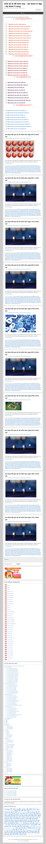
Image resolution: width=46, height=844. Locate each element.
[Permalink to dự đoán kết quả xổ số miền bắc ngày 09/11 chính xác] (21, 202)
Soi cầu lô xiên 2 (14, 171)
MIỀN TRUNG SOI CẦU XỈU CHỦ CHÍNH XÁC (16, 110)
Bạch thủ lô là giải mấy (17, 420)
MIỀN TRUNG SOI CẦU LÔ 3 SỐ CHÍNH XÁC (16, 128)
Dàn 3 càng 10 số (34, 421)
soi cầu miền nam (26, 829)
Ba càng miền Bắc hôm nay (26, 165)
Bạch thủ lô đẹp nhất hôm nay (32, 419)
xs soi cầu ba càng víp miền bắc (12, 668)
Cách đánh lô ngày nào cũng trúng (22, 812)
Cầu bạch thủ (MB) (11, 617)
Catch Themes (26, 840)
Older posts (6, 559)
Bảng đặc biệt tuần (13, 421)
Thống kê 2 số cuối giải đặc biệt (16, 425)
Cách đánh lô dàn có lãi (28, 421)
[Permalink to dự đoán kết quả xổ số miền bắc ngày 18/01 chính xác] (21, 498)
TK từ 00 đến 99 (10, 643)
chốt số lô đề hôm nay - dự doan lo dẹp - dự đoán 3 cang (22, 138)
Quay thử (6, 767)
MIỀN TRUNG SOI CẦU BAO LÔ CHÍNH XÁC (16, 117)
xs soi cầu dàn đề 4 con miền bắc (12, 675)
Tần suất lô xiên (25, 171)
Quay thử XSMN (10, 653)
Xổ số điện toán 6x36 (11, 611)
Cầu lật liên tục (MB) (11, 619)
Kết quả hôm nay (10, 591)
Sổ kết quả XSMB (10, 593)
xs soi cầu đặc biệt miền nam (11, 709)
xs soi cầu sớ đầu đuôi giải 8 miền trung (13, 700)
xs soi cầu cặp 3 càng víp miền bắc (12, 674)
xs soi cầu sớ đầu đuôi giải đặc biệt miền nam (14, 714)
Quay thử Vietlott (10, 657)
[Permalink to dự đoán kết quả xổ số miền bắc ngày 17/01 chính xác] (21, 541)
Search (18, 564)
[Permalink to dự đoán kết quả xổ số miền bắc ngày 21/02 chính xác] (20, 333)
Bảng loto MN (9, 764)
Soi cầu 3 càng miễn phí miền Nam (29, 170)
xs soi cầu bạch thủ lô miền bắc (12, 671)
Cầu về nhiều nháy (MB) (11, 623)
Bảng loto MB (9, 765)
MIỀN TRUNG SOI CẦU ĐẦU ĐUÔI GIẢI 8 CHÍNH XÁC (18, 124)
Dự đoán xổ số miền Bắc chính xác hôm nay (21, 168)
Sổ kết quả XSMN (10, 595)
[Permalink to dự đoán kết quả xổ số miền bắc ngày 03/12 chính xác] (21, 376)
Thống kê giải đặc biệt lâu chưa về (34, 425)
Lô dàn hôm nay (18, 424)
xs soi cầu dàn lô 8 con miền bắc (12, 684)
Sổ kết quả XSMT (10, 597)
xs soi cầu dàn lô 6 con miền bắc (12, 682)
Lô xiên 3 (34, 169)
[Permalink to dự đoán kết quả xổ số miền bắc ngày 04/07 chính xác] (13, 411)
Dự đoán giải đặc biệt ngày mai (14, 167)
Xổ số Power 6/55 (10, 603)
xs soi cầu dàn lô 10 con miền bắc (12, 680)
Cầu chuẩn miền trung (8, 694)
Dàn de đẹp (35, 422)
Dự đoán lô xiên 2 (37, 167)
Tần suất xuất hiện (11, 641)
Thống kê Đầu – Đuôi (11, 637)
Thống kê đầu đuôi (11, 625)
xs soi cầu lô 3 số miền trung (11, 699)
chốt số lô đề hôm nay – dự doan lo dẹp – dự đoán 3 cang (23, 5)
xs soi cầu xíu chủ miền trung (11, 702)
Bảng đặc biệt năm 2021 (35, 165)
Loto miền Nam (10, 647)
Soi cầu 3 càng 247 (11, 170)
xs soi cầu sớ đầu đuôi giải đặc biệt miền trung (14, 705)
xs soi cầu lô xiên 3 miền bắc (11, 688)
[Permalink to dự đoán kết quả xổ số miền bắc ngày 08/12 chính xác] (21, 289)
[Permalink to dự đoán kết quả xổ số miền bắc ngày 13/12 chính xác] (21, 246)
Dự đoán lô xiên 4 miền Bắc (9, 168)
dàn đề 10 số (15, 423)
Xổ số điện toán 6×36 (10, 742)
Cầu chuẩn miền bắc (8, 667)
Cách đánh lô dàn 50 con (20, 421)
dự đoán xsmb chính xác (30, 820)
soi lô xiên (36, 829)
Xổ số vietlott (10, 599)
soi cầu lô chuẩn (10, 829)
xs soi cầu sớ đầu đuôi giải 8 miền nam (13, 711)
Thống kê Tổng (10, 639)
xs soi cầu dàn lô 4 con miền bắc (12, 681)
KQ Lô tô (6, 762)
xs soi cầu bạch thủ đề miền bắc (12, 669)
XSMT (9, 589)
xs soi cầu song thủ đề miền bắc (12, 690)
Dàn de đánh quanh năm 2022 (28, 422)
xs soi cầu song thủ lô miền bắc (12, 693)
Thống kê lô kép (10, 631)
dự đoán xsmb (30, 168)
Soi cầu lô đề (7, 719)
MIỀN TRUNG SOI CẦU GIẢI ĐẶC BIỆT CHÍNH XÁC (18, 112)
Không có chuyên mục (29, 169)
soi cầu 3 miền (32, 826)
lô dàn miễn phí (27, 424)
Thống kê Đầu (10, 633)
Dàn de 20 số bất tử (16, 422)
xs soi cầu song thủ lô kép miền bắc (12, 692)
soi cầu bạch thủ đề (13, 828)
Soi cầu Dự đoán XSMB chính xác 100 (28, 828)
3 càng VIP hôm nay (19, 165)
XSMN (9, 587)
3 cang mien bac (25, 418)
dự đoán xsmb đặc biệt (17, 169)
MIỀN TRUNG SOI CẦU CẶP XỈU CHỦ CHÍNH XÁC (18, 119)
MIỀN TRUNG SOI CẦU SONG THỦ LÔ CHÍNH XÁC (18, 122)
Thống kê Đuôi (10, 635)
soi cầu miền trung (31, 829)
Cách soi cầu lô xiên (8, 166)
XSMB (9, 585)
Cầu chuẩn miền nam (8, 706)
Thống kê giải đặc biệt (25, 425)
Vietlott (6, 730)
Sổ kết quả (7, 725)
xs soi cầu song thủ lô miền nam (12, 715)
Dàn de (11, 422)
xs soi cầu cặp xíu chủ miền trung (12, 696)
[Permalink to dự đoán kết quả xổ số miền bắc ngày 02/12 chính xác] (21, 454)
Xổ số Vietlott (9, 737)
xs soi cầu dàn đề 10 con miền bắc (12, 679)
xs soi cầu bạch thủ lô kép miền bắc (12, 670)
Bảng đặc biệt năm (34, 420)
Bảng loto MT (9, 763)
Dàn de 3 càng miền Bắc (31, 166)
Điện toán (6, 738)
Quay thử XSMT (10, 655)
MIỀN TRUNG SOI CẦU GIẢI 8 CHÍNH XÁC (16, 115)
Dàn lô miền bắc (30, 423)
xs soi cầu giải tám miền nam (11, 712)
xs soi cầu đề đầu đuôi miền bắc (12, 686)
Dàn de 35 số (21, 422)
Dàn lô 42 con (25, 423)
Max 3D (9, 605)
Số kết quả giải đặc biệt (21, 831)
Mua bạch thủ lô (32, 424)
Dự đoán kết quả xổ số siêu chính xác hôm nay (27, 167)
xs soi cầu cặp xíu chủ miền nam (12, 708)
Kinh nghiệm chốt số (8, 718)
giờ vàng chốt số (20, 823)
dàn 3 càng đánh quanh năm (22, 166)
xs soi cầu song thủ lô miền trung (12, 701)
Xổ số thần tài (10, 615)
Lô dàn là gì (23, 424)
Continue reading (9, 163)
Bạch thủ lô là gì (10, 420)
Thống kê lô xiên (10, 629)
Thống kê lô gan (10, 627)
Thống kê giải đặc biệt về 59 (16, 172)
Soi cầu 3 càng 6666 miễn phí (19, 170)
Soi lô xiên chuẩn (20, 171)
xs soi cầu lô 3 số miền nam (11, 713)
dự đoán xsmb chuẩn (10, 169)
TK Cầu (6, 743)
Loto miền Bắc (10, 645)
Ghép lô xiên (23, 169)
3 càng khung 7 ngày (19, 418)
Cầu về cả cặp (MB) (11, 621)
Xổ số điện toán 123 (11, 613)
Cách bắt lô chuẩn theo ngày (35, 810)
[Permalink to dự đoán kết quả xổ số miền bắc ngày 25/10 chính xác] (20, 159)
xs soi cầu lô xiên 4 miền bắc (11, 689)
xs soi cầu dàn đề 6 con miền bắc (12, 676)
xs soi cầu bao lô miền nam (11, 707)
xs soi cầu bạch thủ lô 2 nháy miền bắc (13, 673)
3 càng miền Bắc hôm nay (32, 418)
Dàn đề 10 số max (20, 423)
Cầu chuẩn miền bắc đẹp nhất (10, 683)
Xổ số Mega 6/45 (10, 601)
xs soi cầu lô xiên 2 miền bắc (11, 687)
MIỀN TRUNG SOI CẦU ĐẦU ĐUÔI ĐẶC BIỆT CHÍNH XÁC (19, 126)
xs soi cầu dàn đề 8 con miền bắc (12, 677)
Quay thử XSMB (10, 651)
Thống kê (9, 609)
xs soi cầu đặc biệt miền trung (11, 703)
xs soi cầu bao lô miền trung (11, 695)
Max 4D (9, 607)
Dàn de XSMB (10, 423)
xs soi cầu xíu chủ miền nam (11, 717)
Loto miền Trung (10, 649)
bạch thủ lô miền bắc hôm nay (26, 420)
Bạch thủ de (25, 419)
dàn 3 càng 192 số (15, 166)
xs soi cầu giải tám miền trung (11, 698)
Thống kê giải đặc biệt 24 (32, 171)
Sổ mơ (9, 659)
